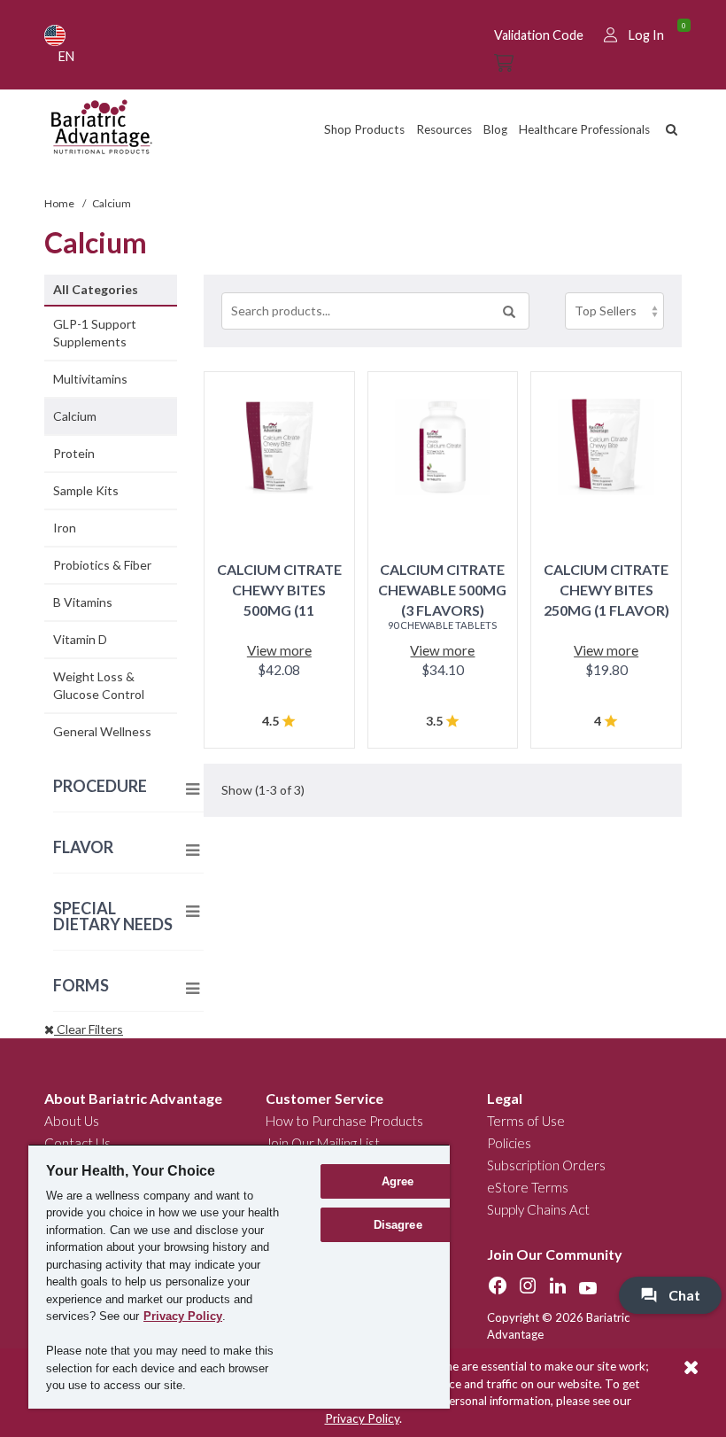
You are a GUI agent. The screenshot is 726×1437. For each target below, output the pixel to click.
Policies (509, 1143)
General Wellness (102, 731)
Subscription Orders (546, 1165)
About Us (71, 1121)
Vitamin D (80, 639)
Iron (64, 527)
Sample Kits (86, 490)
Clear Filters (88, 1029)
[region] (239, 1276)
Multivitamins (90, 378)
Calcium (75, 415)
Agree (398, 1181)
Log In (646, 35)
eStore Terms (527, 1187)
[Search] (509, 311)
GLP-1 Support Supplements (94, 332)
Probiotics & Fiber (102, 564)
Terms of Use (526, 1121)
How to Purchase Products (344, 1121)
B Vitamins (82, 602)
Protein (74, 453)
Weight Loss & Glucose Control (98, 685)
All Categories (95, 289)
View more (279, 650)
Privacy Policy (362, 1418)
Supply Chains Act (538, 1209)
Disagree (398, 1224)
